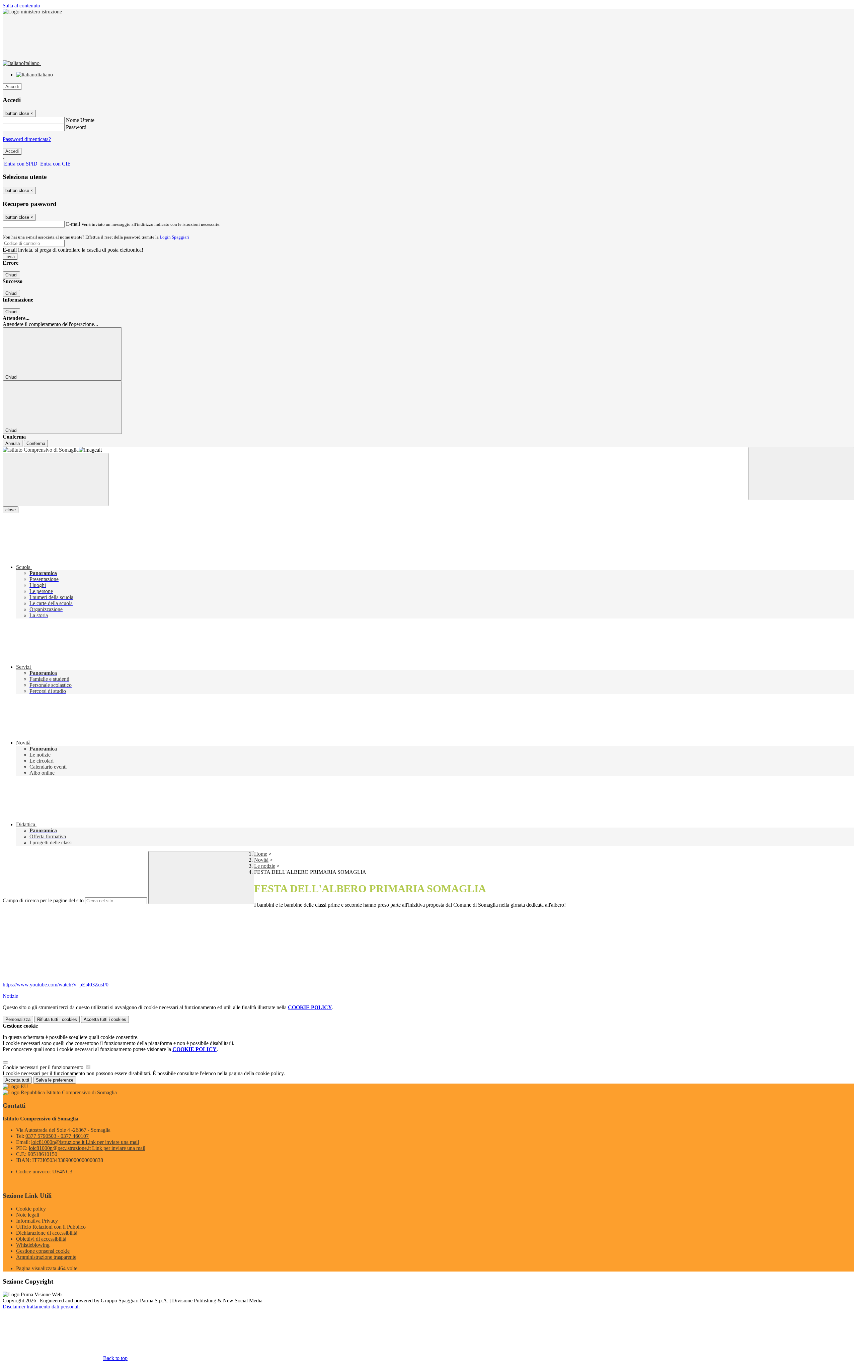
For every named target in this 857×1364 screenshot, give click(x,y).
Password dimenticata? (27, 139)
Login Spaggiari (174, 237)
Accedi (12, 86)
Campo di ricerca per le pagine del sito (43, 900)
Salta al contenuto (21, 5)
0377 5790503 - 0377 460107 (57, 1136)
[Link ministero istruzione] (32, 11)
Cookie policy (31, 1209)
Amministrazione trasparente (46, 1257)
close (10, 509)
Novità (261, 860)
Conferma (35, 443)
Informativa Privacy (37, 1221)
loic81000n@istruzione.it (85, 1142)
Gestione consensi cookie (43, 1251)
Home (260, 854)
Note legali (27, 1215)
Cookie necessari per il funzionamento (44, 1067)
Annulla (12, 443)
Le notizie (264, 866)
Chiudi (11, 274)
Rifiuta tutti (57, 1019)
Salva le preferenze (54, 1080)
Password (76, 127)
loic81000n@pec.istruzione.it (87, 1148)
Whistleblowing (33, 1245)
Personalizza (17, 1019)
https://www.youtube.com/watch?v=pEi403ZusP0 (55, 984)
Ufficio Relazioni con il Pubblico (51, 1227)
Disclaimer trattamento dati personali (41, 1306)
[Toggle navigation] (55, 479)
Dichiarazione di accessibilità (46, 1233)
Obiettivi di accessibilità (41, 1239)
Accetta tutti (105, 1019)
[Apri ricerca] (801, 473)
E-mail (73, 224)
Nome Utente (80, 120)
